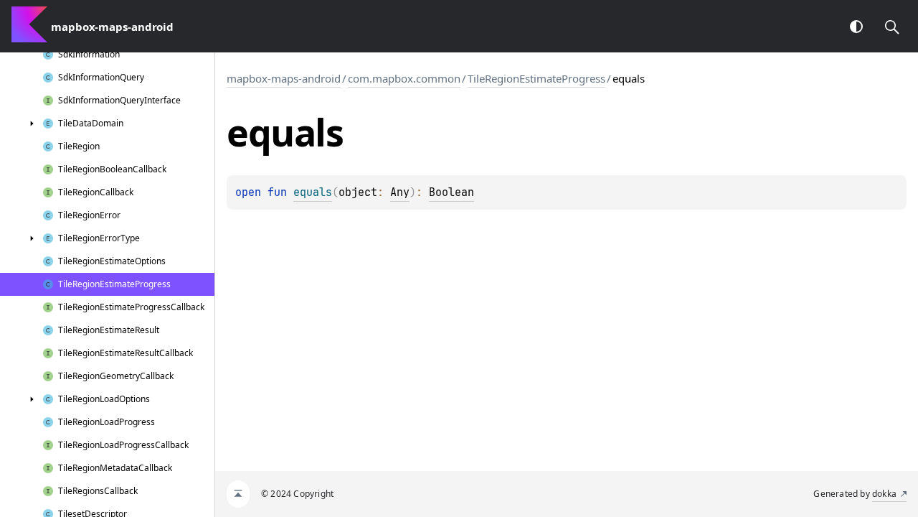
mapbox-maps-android (284, 78)
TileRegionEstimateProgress (536, 78)
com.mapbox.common (404, 78)
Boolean (451, 192)
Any (400, 192)
